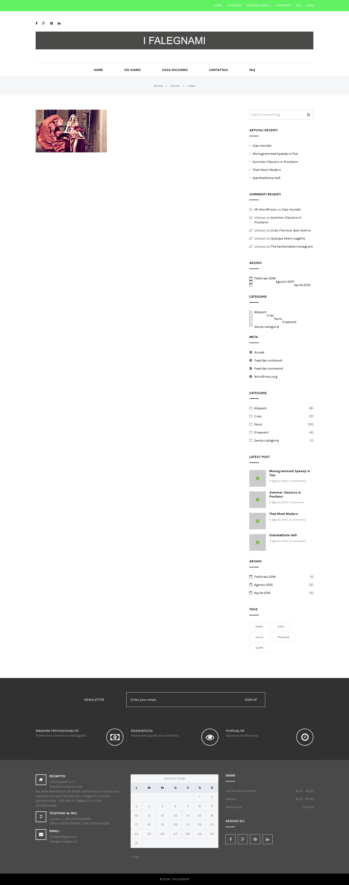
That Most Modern (267, 170)
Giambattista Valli (266, 178)
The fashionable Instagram (292, 247)
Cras (270, 315)
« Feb (135, 857)
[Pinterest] (51, 23)
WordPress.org (265, 377)
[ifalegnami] (174, 40)
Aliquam (260, 312)
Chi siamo (234, 5)
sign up (251, 700)
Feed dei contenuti (268, 360)
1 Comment (296, 502)
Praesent (289, 322)
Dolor (281, 626)
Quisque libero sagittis (288, 238)
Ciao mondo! (262, 146)
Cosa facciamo (257, 5)
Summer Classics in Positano (275, 162)
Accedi (259, 352)
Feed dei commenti (268, 369)
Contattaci (283, 5)
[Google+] (43, 23)
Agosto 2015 (285, 282)
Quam (259, 647)
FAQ (298, 5)
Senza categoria (266, 327)
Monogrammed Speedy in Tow (275, 154)
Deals (259, 626)
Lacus (259, 637)
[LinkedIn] (59, 23)
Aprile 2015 (302, 285)
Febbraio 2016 (265, 278)
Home (218, 5)
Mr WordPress (265, 209)
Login (309, 5)
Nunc (278, 319)
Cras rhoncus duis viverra (291, 230)
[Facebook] (37, 23)
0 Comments (297, 481)
